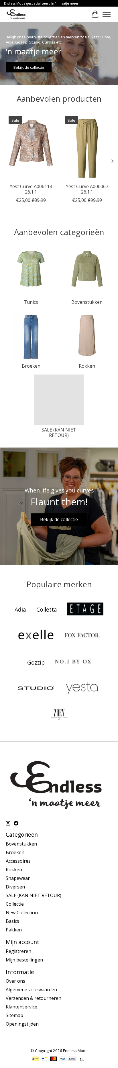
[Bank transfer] (72, 1059)
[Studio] (35, 688)
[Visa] (62, 1059)
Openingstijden (22, 1024)
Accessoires (18, 861)
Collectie (15, 904)
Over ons (15, 981)
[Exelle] (35, 635)
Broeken (31, 366)
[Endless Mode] (16, 14)
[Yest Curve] (82, 688)
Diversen (15, 887)
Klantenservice (21, 1007)
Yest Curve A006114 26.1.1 (31, 189)
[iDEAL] (35, 1059)
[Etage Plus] (85, 609)
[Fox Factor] (82, 635)
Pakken (14, 930)
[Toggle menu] (106, 14)
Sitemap (14, 1015)
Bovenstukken (87, 302)
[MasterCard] (53, 1059)
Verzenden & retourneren (33, 998)
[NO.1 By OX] (73, 662)
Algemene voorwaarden (31, 989)
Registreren (18, 951)
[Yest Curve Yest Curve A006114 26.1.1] (31, 146)
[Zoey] (59, 715)
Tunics (31, 302)
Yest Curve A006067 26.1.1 (87, 189)
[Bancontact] (44, 1059)
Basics (12, 921)
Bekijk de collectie (28, 67)
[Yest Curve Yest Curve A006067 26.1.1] (87, 146)
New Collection (22, 912)
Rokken (87, 366)
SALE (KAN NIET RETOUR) (59, 432)
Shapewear (18, 878)
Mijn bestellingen (24, 960)
